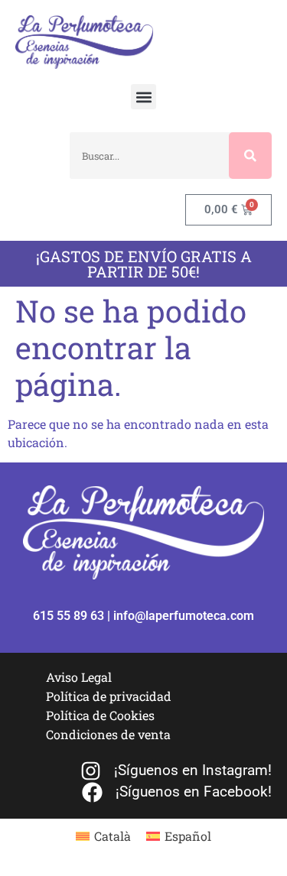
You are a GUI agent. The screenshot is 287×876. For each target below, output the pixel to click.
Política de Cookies (100, 715)
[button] (143, 96)
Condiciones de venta (108, 734)
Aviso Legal (79, 677)
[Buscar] (250, 155)
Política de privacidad (108, 696)
